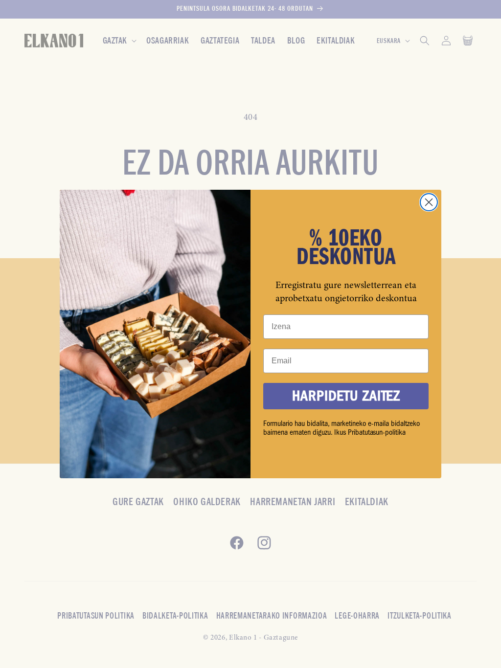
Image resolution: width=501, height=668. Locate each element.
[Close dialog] (428, 202)
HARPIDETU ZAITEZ (346, 395)
